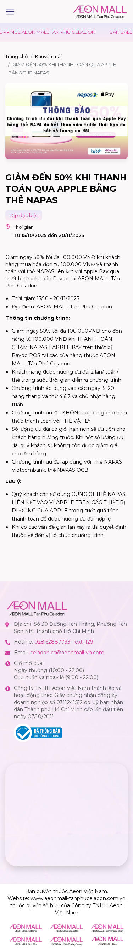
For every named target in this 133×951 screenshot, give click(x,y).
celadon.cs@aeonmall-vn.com (67, 652)
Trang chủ (16, 56)
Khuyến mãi (48, 56)
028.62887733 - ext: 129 (63, 642)
